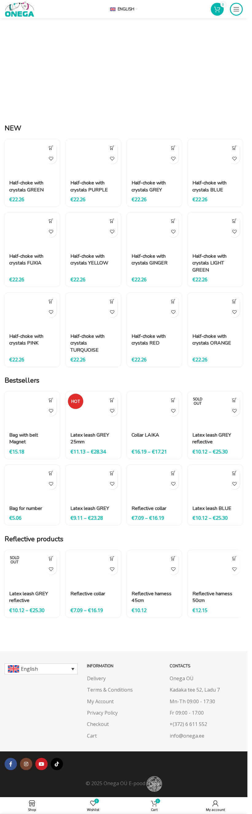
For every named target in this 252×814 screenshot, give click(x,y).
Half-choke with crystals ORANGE (211, 339)
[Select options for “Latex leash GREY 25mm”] (112, 400)
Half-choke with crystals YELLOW (89, 259)
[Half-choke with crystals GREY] (154, 157)
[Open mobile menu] (236, 9)
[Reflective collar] (154, 483)
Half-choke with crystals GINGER (149, 259)
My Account (100, 701)
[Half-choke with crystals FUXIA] (32, 231)
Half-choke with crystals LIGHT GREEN (209, 263)
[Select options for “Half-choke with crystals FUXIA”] (51, 221)
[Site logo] (19, 8)
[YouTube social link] (41, 764)
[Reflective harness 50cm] (215, 568)
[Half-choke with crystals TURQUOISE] (93, 311)
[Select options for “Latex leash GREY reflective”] (234, 400)
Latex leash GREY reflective (211, 438)
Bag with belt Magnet (23, 438)
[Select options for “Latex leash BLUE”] (234, 473)
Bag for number (25, 508)
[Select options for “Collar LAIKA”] (173, 400)
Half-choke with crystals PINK (26, 339)
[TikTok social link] (57, 764)
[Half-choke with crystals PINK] (32, 311)
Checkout (98, 724)
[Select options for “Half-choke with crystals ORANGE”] (234, 301)
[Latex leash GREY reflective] (215, 410)
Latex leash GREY (89, 508)
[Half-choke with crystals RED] (154, 311)
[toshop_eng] (206, 94)
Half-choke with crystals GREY (149, 186)
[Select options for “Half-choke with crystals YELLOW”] (112, 221)
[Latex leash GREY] (93, 483)
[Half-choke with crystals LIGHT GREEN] (215, 231)
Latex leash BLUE (211, 508)
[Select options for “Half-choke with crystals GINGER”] (173, 221)
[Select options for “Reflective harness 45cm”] (173, 558)
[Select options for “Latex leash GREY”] (112, 473)
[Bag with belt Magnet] (32, 410)
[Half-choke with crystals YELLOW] (93, 231)
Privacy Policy (102, 712)
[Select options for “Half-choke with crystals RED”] (173, 301)
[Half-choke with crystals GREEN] (32, 157)
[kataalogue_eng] (206, 47)
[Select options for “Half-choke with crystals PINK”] (51, 301)
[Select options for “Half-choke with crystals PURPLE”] (112, 147)
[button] (51, 473)
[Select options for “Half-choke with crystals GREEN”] (51, 147)
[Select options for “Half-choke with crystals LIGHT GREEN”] (234, 221)
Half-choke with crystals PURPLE (89, 186)
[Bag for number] (32, 483)
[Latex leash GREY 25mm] (93, 410)
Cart (92, 735)
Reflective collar (149, 508)
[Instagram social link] (26, 764)
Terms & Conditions (110, 689)
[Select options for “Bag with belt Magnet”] (51, 400)
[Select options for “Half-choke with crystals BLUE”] (234, 147)
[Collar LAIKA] (154, 410)
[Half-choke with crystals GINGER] (154, 231)
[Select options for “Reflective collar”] (173, 473)
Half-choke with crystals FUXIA (26, 259)
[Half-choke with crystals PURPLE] (93, 157)
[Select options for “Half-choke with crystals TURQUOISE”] (112, 301)
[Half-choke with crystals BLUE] (215, 157)
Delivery (96, 678)
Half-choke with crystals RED (149, 339)
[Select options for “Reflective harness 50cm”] (234, 558)
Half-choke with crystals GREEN (26, 186)
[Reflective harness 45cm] (154, 568)
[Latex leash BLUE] (215, 483)
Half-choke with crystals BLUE (209, 186)
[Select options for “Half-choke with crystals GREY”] (173, 147)
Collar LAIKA (145, 435)
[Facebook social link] (11, 764)
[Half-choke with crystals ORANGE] (215, 311)
